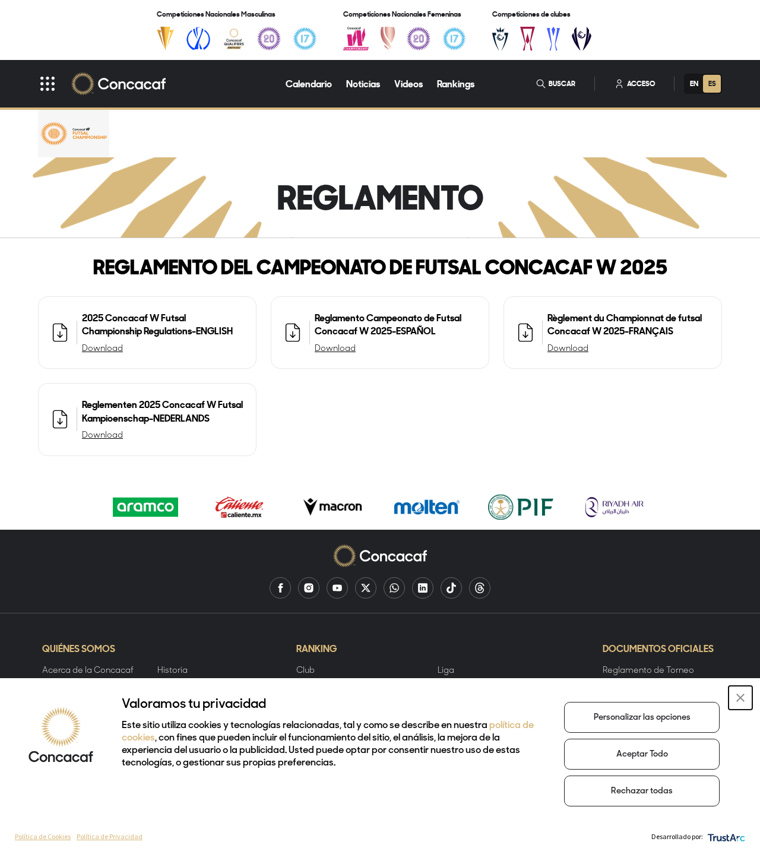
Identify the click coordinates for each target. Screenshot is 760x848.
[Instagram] (308, 588)
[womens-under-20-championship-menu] (418, 38)
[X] (365, 588)
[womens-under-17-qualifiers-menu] (454, 38)
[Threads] (479, 588)
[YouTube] (337, 588)
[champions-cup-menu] (500, 38)
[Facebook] (280, 588)
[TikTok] (451, 588)
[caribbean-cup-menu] (553, 38)
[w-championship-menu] (356, 38)
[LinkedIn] (422, 588)
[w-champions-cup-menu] (581, 38)
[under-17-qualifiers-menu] (304, 38)
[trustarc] (725, 836)
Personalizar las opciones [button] (642, 717)
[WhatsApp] (394, 588)
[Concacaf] (118, 84)
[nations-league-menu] (198, 38)
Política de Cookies (43, 836)
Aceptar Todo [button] (642, 754)
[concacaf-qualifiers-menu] (234, 38)
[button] (740, 698)
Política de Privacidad (109, 836)
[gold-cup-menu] (165, 38)
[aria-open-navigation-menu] (47, 83)
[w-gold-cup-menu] (388, 38)
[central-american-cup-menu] (527, 38)
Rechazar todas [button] (642, 791)
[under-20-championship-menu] (269, 38)
